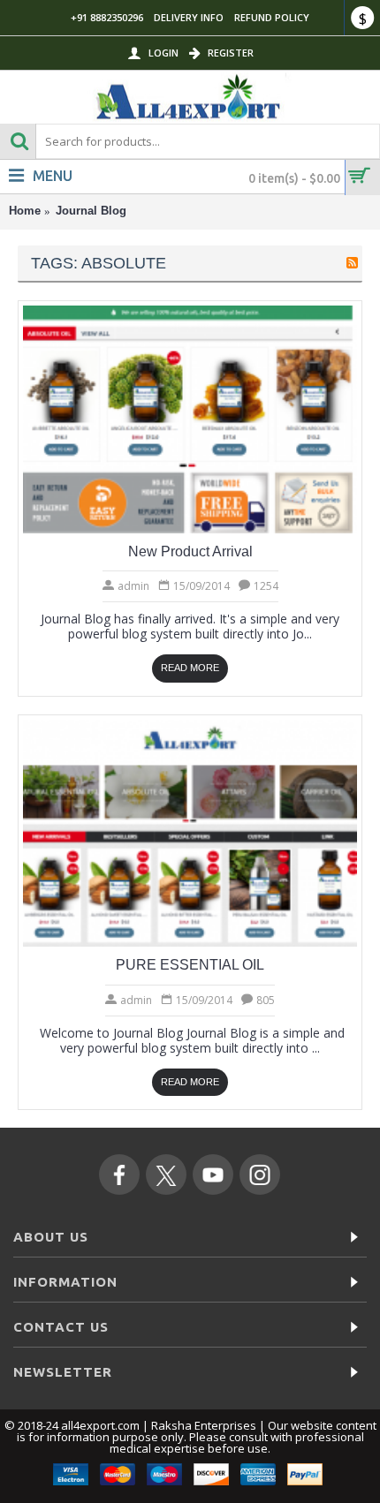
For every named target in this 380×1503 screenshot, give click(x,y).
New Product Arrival (190, 551)
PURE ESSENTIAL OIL (190, 964)
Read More (190, 667)
